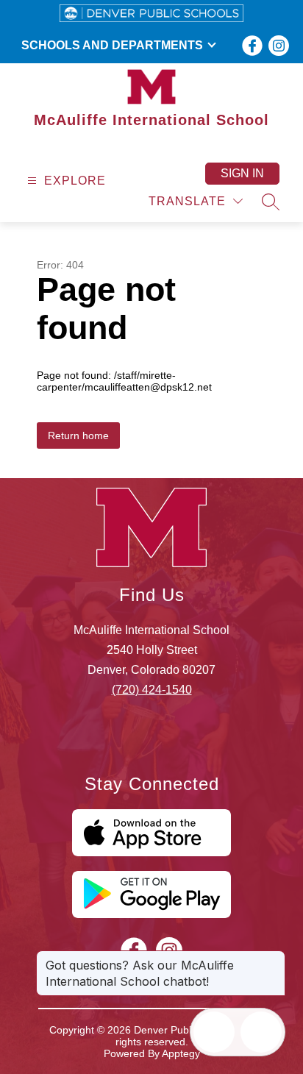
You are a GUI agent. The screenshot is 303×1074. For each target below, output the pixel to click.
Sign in (242, 173)
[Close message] (273, 958)
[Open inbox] (214, 1032)
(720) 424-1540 (152, 689)
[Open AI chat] (261, 1032)
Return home (78, 435)
